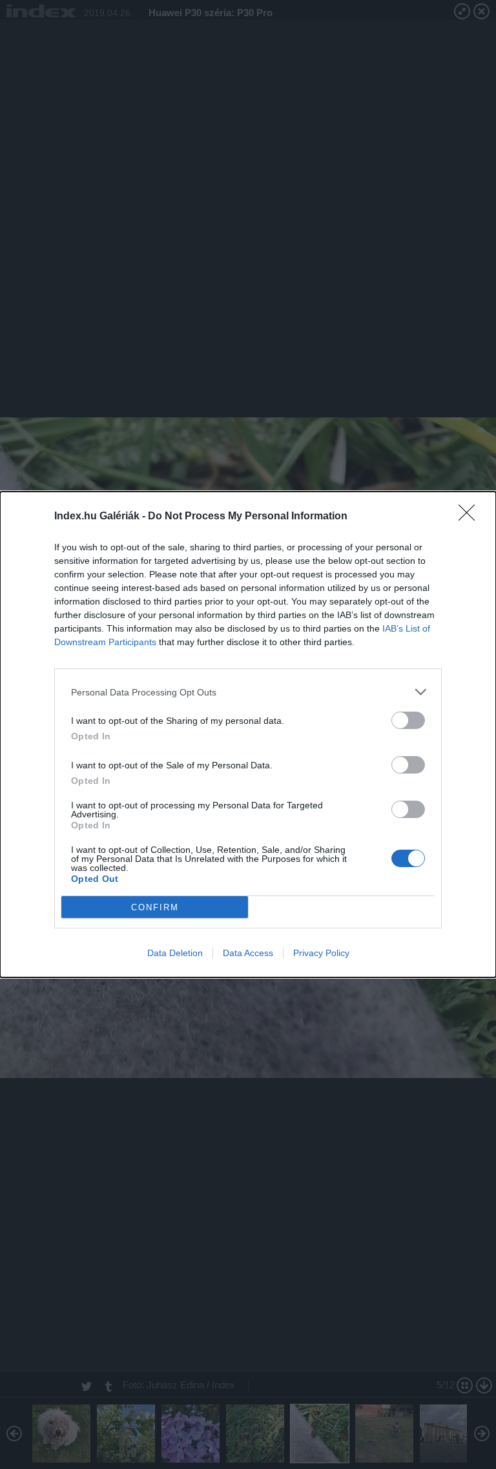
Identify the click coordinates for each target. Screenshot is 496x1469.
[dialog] (248, 734)
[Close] (471, 517)
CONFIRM (155, 907)
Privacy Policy (321, 953)
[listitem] (248, 692)
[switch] (408, 720)
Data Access (248, 953)
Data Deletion (175, 953)
